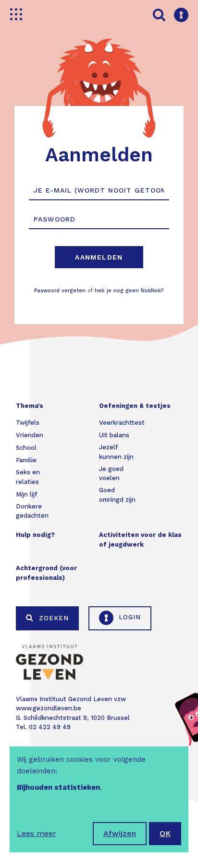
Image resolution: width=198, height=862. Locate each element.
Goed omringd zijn (117, 494)
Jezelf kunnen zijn (116, 452)
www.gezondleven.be (48, 708)
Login (128, 617)
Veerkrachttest (122, 422)
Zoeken (53, 618)
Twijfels (27, 422)
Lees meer (36, 833)
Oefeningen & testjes (135, 405)
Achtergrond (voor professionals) (46, 572)
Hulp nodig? (35, 534)
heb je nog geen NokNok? (129, 290)
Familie (26, 460)
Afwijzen (119, 833)
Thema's (29, 405)
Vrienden (29, 435)
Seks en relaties (28, 477)
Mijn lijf (26, 494)
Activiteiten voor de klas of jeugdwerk (140, 539)
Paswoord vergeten (60, 290)
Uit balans (114, 435)
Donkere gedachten (32, 511)
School (26, 447)
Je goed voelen (111, 473)
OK (165, 833)
